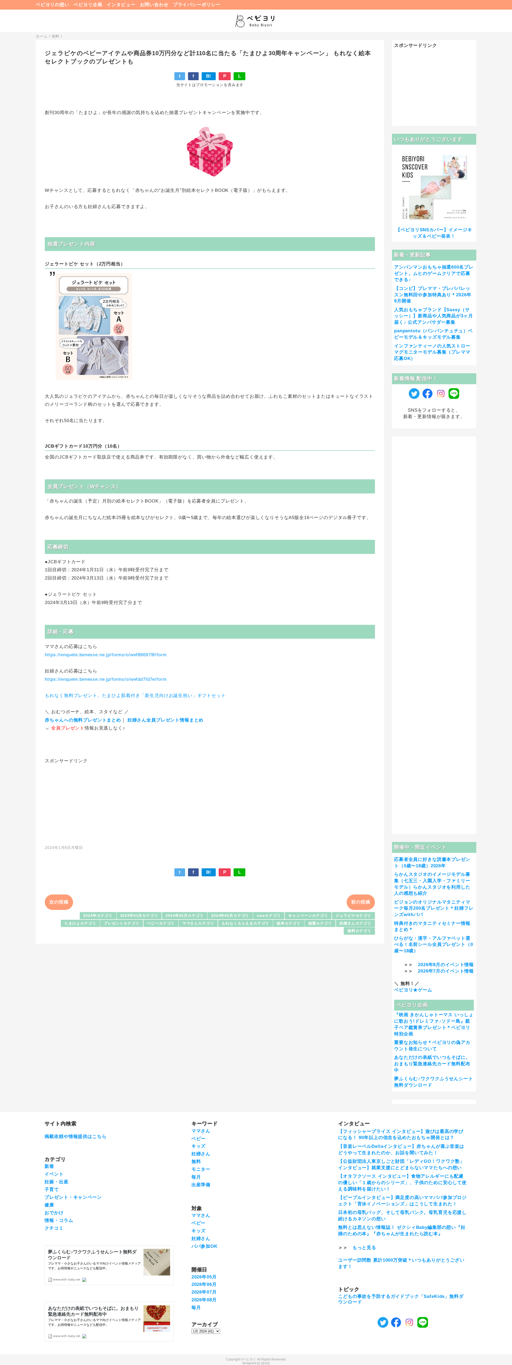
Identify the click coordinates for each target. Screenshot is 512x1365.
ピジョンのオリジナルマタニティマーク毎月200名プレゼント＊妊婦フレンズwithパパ (433, 908)
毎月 (196, 1177)
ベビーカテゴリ (161, 923)
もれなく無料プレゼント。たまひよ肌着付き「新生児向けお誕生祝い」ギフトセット (135, 695)
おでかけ (54, 1212)
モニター (200, 1169)
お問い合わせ (154, 4)
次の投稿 (58, 902)
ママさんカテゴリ (198, 923)
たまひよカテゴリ (80, 923)
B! (208, 76)
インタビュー (121, 4)
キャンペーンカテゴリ (308, 916)
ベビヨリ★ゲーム (413, 990)
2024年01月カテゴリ (139, 916)
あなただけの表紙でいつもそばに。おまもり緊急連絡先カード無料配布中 (432, 1064)
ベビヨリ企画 (88, 4)
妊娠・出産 (56, 1181)
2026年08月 (204, 1299)
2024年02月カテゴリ (184, 916)
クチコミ (54, 1228)
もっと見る (364, 1247)
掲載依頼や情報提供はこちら (75, 1136)
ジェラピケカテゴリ (353, 916)
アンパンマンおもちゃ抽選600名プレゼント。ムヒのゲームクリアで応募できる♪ (433, 273)
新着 (49, 1166)
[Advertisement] (210, 801)
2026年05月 (204, 1276)
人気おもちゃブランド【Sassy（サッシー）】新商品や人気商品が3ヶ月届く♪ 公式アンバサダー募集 (433, 316)
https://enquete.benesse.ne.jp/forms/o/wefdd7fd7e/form (105, 679)
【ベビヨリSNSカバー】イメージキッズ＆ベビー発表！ (434, 233)
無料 (196, 1161)
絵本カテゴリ (289, 923)
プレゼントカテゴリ (121, 923)
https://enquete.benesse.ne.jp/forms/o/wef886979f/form (105, 654)
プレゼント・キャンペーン (73, 1197)
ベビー (198, 1138)
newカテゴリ (269, 916)
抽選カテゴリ (320, 923)
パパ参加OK (204, 1246)
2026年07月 (204, 1292)
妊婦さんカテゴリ (355, 923)
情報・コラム (59, 1220)
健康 (49, 1205)
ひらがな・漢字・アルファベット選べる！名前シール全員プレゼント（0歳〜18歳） (433, 945)
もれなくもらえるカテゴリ (245, 923)
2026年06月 (204, 1284)
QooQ (265, 1363)
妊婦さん (200, 1153)
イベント (54, 1174)
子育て (52, 1189)
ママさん (200, 1130)
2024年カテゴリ (98, 916)
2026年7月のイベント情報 (446, 971)
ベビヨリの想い (52, 4)
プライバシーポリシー (197, 4)
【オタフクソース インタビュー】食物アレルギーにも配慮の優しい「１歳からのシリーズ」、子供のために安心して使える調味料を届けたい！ (402, 1183)
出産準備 (200, 1184)
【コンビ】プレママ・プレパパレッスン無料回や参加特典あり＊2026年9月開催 (432, 295)
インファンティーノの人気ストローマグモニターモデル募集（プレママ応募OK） (432, 352)
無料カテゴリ (359, 931)
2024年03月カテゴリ (230, 916)
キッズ (198, 1146)
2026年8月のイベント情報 (446, 964)
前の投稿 (360, 902)
